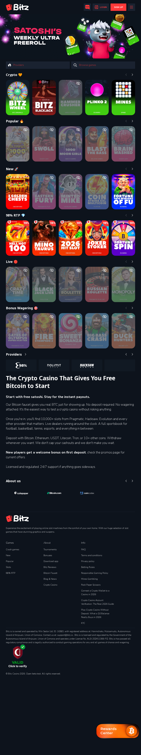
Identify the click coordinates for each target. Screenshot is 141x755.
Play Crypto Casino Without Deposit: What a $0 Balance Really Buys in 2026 (95, 613)
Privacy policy (87, 561)
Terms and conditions (91, 555)
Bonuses (48, 555)
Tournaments (50, 549)
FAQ (83, 549)
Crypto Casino (50, 584)
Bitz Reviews (50, 567)
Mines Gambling (89, 578)
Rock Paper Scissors (90, 584)
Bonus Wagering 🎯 (22, 308)
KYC (83, 623)
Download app (51, 561)
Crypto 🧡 (14, 74)
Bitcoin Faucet (50, 573)
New (8, 555)
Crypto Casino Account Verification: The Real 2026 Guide (97, 602)
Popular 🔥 (15, 121)
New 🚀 (12, 169)
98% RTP (10, 573)
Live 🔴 (12, 261)
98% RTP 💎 (15, 215)
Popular (10, 561)
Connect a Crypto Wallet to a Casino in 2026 (95, 592)
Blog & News (50, 578)
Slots (8, 567)
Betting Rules (88, 567)
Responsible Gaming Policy (94, 573)
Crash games (12, 549)
